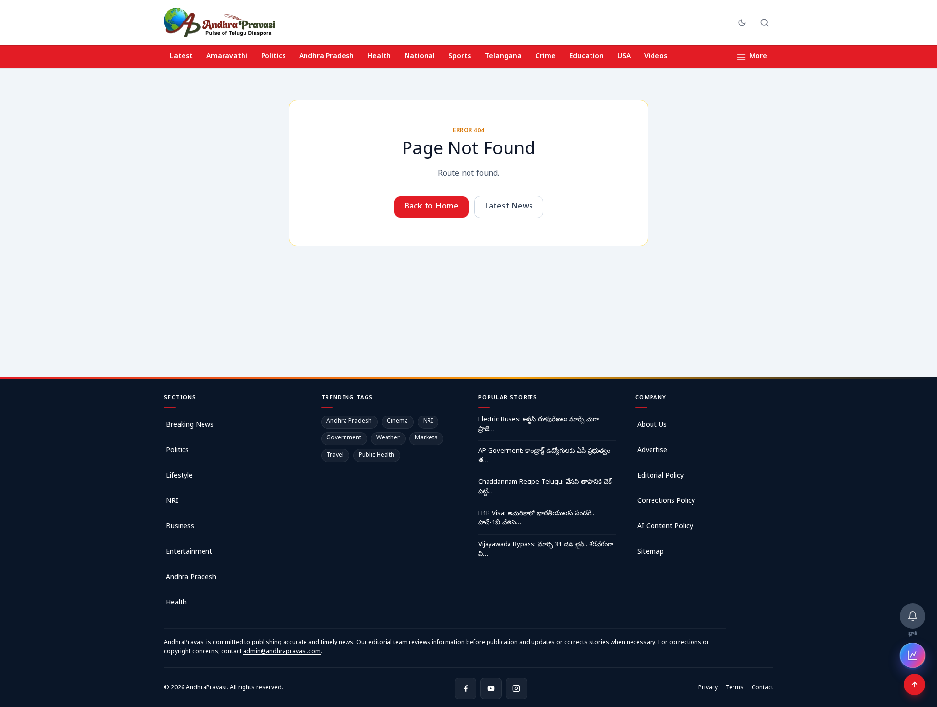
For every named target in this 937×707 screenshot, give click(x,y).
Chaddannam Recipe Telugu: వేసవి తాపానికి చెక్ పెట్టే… (545, 487)
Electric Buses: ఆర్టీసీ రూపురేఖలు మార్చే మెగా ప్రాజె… (538, 425)
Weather (388, 438)
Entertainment (189, 552)
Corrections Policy (666, 501)
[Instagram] (516, 688)
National (420, 57)
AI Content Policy (665, 527)
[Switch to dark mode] (742, 23)
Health (379, 57)
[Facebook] (465, 688)
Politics (273, 57)
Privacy (708, 688)
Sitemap (650, 552)
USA (624, 57)
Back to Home (431, 207)
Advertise (652, 451)
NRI (172, 501)
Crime (545, 57)
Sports (459, 57)
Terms (735, 688)
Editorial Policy (660, 476)
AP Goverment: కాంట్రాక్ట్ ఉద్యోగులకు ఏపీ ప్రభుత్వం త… (544, 456)
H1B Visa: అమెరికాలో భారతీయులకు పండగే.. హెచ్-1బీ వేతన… (536, 519)
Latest (181, 57)
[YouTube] (491, 688)
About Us (652, 425)
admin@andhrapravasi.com (282, 652)
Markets (426, 438)
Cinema (397, 422)
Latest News (509, 207)
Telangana (503, 57)
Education (587, 57)
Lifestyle (179, 476)
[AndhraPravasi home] (219, 22)
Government (343, 438)
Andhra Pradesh (326, 57)
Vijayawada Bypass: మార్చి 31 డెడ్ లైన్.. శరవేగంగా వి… (545, 550)
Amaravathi (226, 57)
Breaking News (190, 425)
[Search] (764, 22)
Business (180, 527)
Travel (335, 455)
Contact (762, 688)
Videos (655, 57)
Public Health (376, 455)
